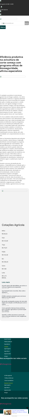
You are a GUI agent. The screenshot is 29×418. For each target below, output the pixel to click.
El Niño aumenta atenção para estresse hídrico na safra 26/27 (14, 296)
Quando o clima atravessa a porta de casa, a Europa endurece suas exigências (14, 315)
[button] (3, 27)
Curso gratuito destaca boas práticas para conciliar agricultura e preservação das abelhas (14, 309)
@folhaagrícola (5, 364)
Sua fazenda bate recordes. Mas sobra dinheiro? (13, 291)
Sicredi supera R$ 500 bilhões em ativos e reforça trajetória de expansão (14, 286)
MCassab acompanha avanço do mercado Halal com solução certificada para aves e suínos (14, 302)
